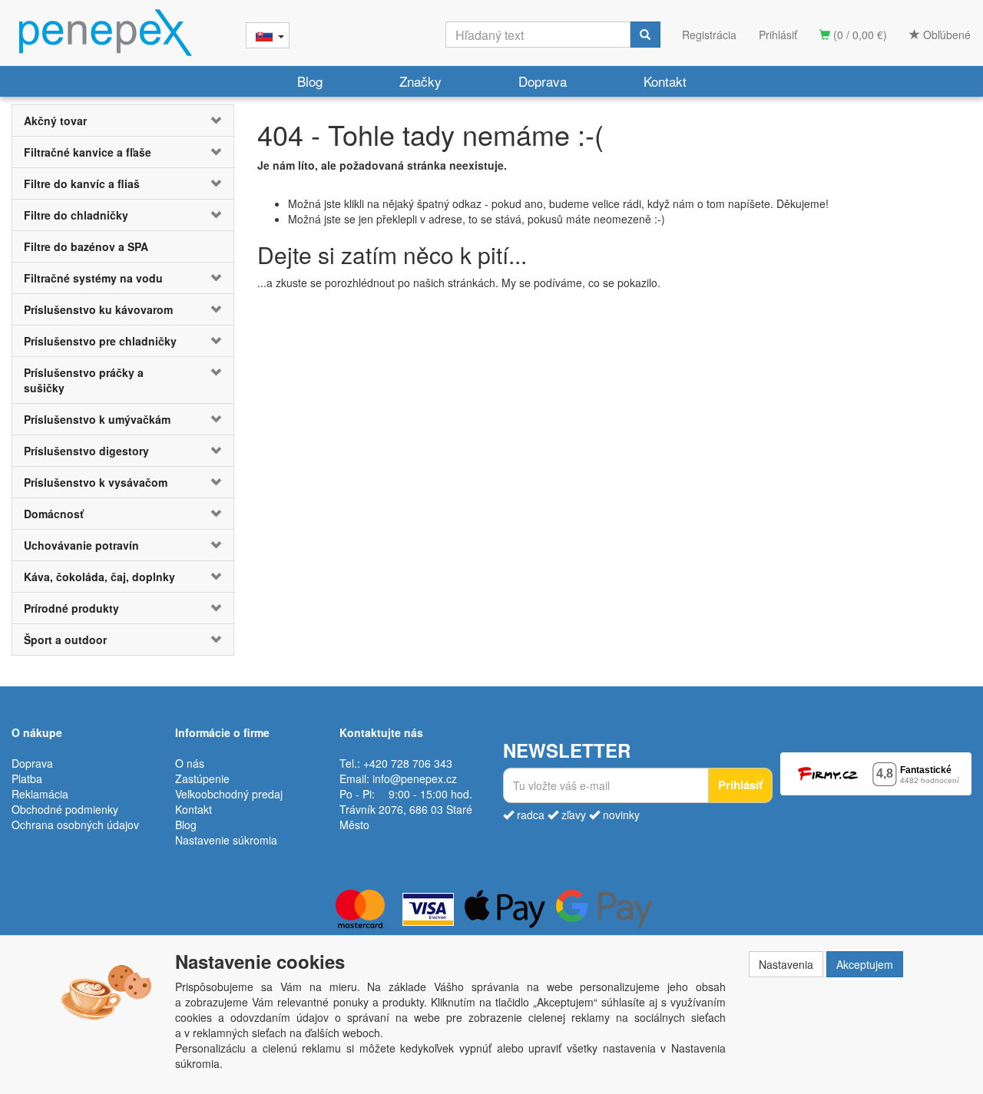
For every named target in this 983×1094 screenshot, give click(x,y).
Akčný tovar (55, 120)
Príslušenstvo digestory (86, 450)
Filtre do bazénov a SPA (86, 246)
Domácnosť (54, 513)
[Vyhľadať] (645, 34)
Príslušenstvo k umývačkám (97, 419)
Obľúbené (945, 34)
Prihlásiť (778, 34)
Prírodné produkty (71, 608)
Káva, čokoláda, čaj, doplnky (99, 576)
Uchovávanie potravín (81, 545)
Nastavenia (786, 964)
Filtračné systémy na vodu (93, 278)
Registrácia (709, 34)
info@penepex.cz (414, 778)
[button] (215, 120)
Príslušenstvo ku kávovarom (98, 309)
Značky (420, 81)
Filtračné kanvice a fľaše (87, 152)
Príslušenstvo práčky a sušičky (84, 380)
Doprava (542, 81)
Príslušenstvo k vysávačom (95, 482)
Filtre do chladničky (76, 215)
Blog (310, 81)
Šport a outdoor (65, 639)
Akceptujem (864, 964)
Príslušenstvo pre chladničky (100, 341)
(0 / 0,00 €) (858, 34)
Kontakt (665, 81)
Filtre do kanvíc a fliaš (82, 183)
